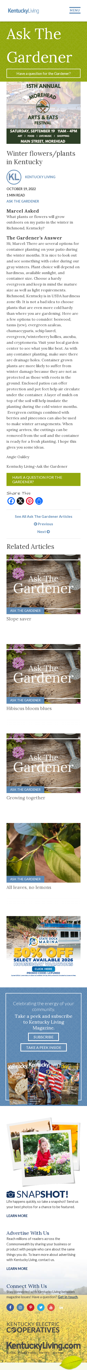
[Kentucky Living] (23, 11)
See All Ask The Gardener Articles (43, 516)
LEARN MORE (17, 1269)
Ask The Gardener (22, 201)
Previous (45, 524)
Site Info (44, 1352)
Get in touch (68, 1297)
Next (42, 531)
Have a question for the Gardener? (43, 73)
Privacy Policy (27, 1352)
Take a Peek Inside (43, 1047)
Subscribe (43, 1037)
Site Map (58, 1352)
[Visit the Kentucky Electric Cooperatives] (32, 1327)
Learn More (17, 1216)
